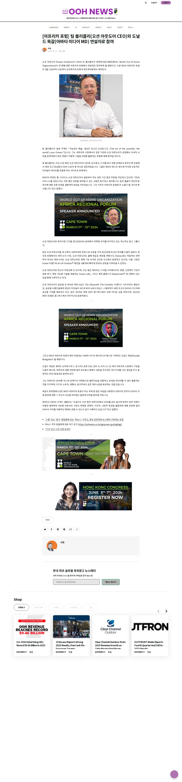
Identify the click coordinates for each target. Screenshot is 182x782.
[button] (166, 611)
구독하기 (166, 2)
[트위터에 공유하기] (45, 529)
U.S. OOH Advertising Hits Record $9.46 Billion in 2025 (30, 643)
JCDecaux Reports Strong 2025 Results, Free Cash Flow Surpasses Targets (71, 645)
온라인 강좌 (38, 607)
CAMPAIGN (53, 27)
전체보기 (21, 607)
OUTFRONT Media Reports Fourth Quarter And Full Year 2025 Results (149, 645)
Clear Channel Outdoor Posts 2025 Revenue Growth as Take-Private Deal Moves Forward (110, 647)
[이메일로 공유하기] (70, 529)
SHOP (119, 27)
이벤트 (56, 607)
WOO (109, 27)
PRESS (98, 27)
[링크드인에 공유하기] (57, 529)
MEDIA (66, 27)
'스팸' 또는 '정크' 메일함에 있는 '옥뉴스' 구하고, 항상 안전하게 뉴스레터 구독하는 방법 (84, 419)
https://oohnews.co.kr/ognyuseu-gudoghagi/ (100, 424)
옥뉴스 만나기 (110, 582)
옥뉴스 (130, 27)
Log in (154, 2)
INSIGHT (86, 27)
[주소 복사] (77, 529)
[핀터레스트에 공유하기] (64, 529)
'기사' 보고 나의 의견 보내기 (57, 429)
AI (76, 27)
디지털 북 (73, 607)
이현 (62, 542)
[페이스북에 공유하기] (51, 529)
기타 (90, 607)
